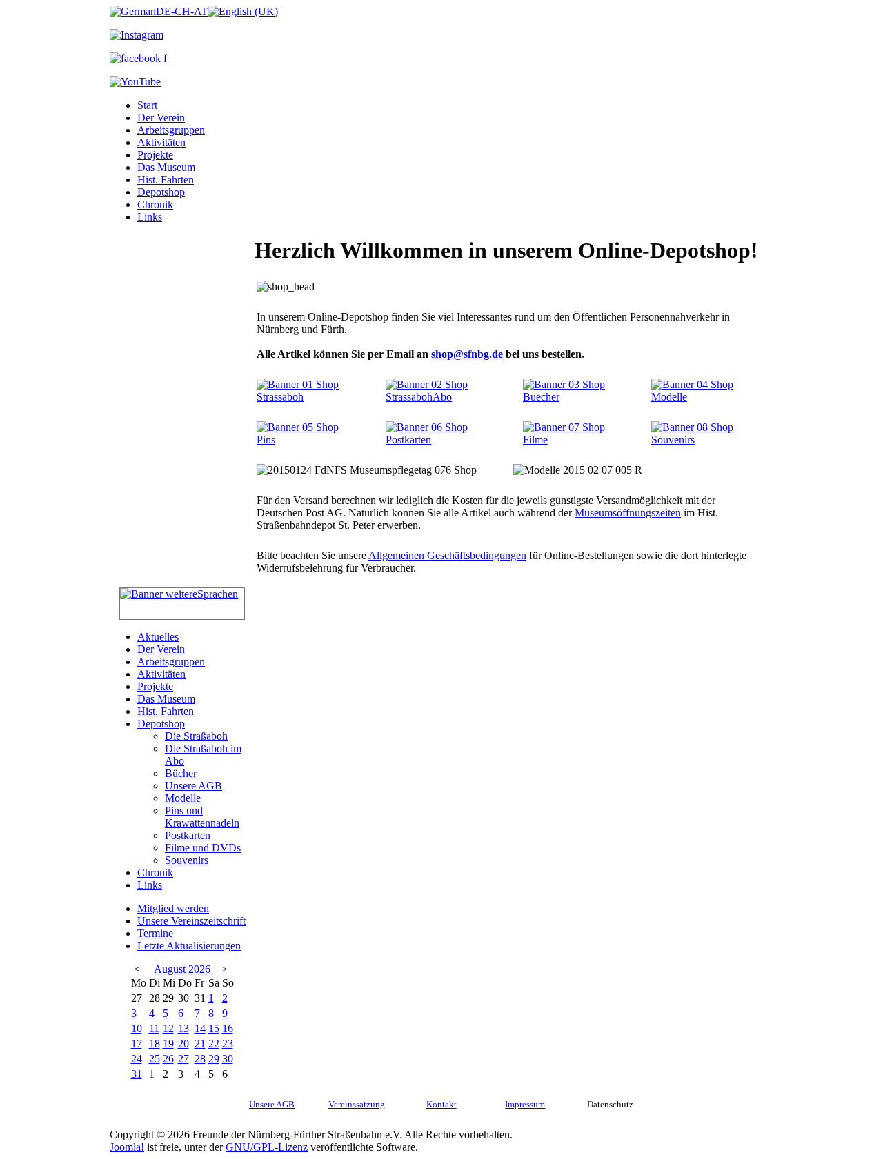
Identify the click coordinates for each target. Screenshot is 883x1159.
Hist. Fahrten (165, 179)
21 (200, 1043)
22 (213, 1043)
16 (227, 1028)
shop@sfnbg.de (467, 354)
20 (183, 1043)
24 (136, 1059)
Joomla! (127, 1147)
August (170, 969)
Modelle (183, 798)
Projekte (155, 155)
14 (200, 1028)
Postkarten (187, 835)
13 (183, 1028)
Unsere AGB (193, 786)
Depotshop (161, 192)
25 (154, 1059)
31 (136, 1074)
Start (147, 105)
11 (154, 1028)
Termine (155, 933)
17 (136, 1043)
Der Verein (161, 117)
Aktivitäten (161, 142)
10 (136, 1028)
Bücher (181, 773)
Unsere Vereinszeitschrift (191, 921)
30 (227, 1059)
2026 (199, 969)
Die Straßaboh (196, 736)
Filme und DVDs (203, 848)
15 (213, 1028)
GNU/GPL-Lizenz (267, 1147)
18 (154, 1043)
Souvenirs (186, 860)
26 (168, 1059)
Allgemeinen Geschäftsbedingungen (447, 555)
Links (149, 217)
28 (200, 1059)
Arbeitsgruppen (171, 130)
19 (168, 1043)
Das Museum (166, 167)
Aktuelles (158, 637)
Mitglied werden (173, 908)
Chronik (155, 204)
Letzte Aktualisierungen (189, 945)
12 (168, 1028)
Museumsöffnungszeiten (628, 512)
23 (227, 1043)
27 (183, 1059)
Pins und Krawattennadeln (202, 817)
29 (213, 1059)
